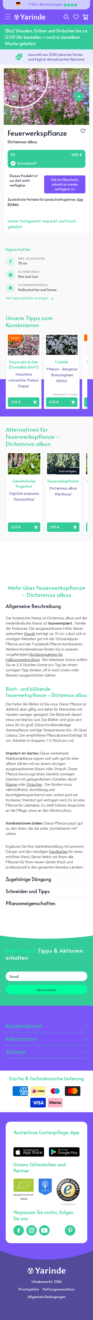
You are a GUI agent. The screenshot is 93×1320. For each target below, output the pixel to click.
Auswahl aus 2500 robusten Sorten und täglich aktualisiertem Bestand (56, 56)
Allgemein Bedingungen (47, 1296)
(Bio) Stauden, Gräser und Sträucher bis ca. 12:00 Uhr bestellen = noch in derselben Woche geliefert (46, 37)
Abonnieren (46, 989)
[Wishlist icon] (34, 339)
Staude (29, 634)
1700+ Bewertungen (45, 5)
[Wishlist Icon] (83, 131)
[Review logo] (45, 1191)
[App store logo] (28, 1151)
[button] (7, 17)
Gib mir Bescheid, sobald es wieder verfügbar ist (64, 184)
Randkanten (58, 852)
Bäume (11, 785)
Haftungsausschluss (59, 1289)
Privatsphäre (29, 1289)
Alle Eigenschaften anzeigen (27, 298)
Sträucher (34, 785)
